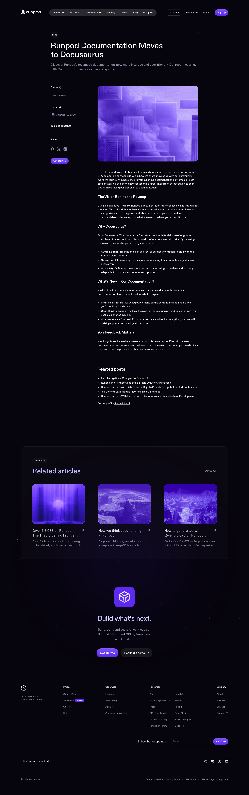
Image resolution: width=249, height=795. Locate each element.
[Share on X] (59, 149)
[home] (31, 13)
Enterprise (148, 12)
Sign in (206, 12)
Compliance (222, 779)
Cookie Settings (206, 779)
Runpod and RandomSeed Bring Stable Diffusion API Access (136, 382)
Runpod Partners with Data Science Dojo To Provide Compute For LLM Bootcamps (149, 387)
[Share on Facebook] (52, 149)
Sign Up (221, 12)
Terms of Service (154, 779)
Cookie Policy (189, 779)
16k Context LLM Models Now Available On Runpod (131, 391)
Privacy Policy (173, 779)
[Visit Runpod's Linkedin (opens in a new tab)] (226, 761)
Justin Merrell (122, 403)
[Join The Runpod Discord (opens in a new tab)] (212, 761)
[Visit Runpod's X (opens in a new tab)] (219, 761)
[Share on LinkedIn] (65, 149)
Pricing (135, 12)
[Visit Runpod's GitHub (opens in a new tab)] (205, 761)
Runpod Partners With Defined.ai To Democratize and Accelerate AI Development (148, 396)
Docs (124, 12)
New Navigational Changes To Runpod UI (124, 378)
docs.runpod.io (106, 294)
